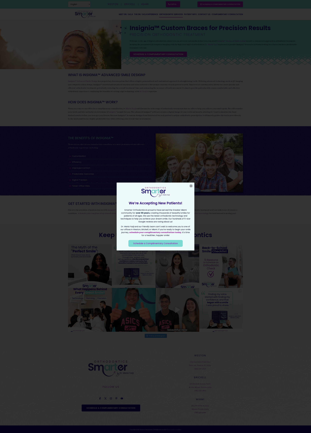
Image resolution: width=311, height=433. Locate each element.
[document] (155, 216)
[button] (191, 186)
